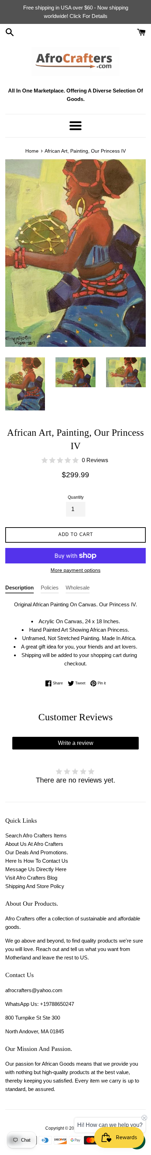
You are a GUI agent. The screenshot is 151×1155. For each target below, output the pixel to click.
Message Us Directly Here (35, 869)
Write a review (75, 743)
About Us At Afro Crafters (34, 844)
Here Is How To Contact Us (36, 861)
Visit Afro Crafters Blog (31, 878)
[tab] (19, 589)
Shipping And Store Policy (34, 886)
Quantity (76, 497)
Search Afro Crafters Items (36, 835)
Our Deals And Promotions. (36, 852)
